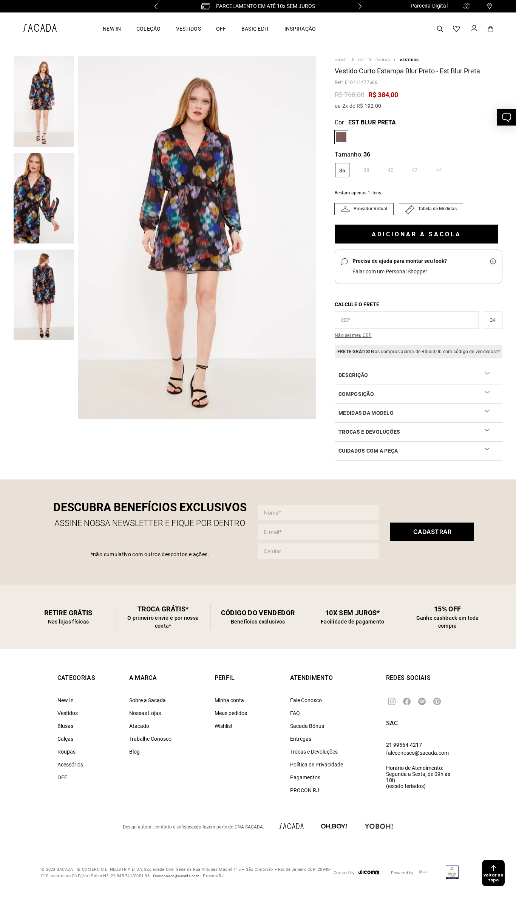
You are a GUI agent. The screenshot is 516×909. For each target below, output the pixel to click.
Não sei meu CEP (353, 335)
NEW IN (112, 29)
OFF (221, 29)
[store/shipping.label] (492, 320)
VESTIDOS (188, 29)
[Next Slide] (360, 6)
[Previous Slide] (156, 6)
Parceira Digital (429, 6)
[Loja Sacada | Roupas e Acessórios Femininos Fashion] (40, 29)
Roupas (382, 60)
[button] (199, 238)
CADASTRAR (432, 531)
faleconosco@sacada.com (417, 753)
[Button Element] (474, 29)
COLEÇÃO (148, 29)
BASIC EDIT (255, 29)
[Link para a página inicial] (340, 60)
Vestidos (409, 60)
